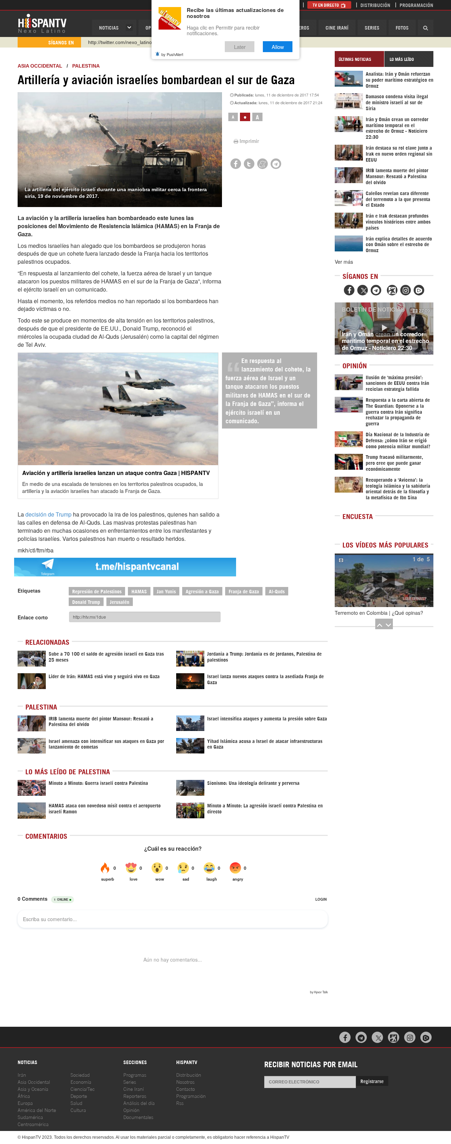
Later (240, 46)
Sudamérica (30, 1116)
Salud (76, 1102)
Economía (80, 1081)
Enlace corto (33, 617)
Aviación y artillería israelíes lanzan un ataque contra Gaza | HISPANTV (116, 472)
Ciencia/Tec (82, 1088)
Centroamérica (33, 1124)
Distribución (375, 5)
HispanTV (42, 22)
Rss (180, 1102)
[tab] (359, 59)
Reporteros (134, 1095)
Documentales (138, 1116)
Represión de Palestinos (97, 591)
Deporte (78, 1095)
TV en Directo (326, 5)
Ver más (344, 261)
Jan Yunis (166, 591)
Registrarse (372, 1081)
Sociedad (80, 1074)
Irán (22, 1074)
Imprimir (249, 140)
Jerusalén (119, 601)
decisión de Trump (48, 514)
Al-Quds (277, 591)
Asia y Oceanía (33, 1088)
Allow (278, 46)
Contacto (185, 1088)
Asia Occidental (34, 1081)
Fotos (402, 27)
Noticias (109, 27)
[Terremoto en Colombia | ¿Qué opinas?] (384, 580)
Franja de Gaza (244, 591)
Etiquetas (29, 590)
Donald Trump (86, 601)
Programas (134, 1074)
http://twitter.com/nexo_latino (120, 42)
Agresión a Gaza (202, 591)
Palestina (86, 66)
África (24, 1095)
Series (372, 27)
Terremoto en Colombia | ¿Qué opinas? (379, 612)
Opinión (131, 1109)
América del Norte (37, 1109)
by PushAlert (172, 54)
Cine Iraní (337, 27)
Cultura (78, 1109)
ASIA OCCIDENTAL (40, 66)
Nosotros (185, 1081)
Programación (416, 5)
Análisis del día (139, 1102)
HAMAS (139, 591)
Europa (25, 1102)
